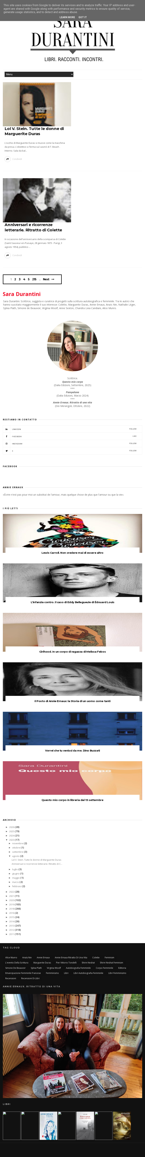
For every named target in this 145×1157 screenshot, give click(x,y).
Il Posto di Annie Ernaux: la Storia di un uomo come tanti (72, 701)
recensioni (10, 978)
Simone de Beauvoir (15, 967)
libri (66, 973)
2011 (12, 934)
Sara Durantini (22, 294)
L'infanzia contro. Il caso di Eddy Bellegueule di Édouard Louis (72, 602)
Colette (96, 957)
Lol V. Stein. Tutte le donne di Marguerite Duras (36, 859)
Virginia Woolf (54, 967)
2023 (12, 839)
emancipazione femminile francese (23, 973)
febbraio (17, 886)
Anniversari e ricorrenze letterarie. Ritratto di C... (37, 863)
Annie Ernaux (43, 957)
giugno (16, 873)
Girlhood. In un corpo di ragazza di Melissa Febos (72, 651)
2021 (12, 896)
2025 (12, 831)
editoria (122, 967)
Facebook (74, 436)
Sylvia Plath (36, 967)
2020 (12, 900)
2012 (12, 929)
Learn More (67, 17)
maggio (16, 877)
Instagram (74, 443)
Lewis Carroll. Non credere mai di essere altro (72, 552)
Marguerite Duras (42, 962)
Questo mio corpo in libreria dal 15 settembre (72, 800)
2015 (12, 917)
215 (34, 279)
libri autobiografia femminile (88, 973)
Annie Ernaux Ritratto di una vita (71, 957)
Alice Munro (11, 957)
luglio (15, 869)
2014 (12, 921)
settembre (18, 851)
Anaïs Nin (27, 957)
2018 (12, 908)
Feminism (109, 957)
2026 (12, 827)
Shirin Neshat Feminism (111, 962)
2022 (12, 891)
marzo (15, 882)
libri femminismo (117, 973)
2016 (12, 913)
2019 (12, 904)
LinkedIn (74, 429)
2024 (12, 835)
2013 (12, 925)
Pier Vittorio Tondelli (66, 962)
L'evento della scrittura (16, 962)
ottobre (16, 847)
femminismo (52, 973)
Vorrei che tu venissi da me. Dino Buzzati (72, 750)
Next (46, 279)
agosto (16, 856)
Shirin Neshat (88, 962)
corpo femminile (104, 967)
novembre (18, 843)
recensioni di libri (30, 978)
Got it (83, 17)
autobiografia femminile (78, 967)
